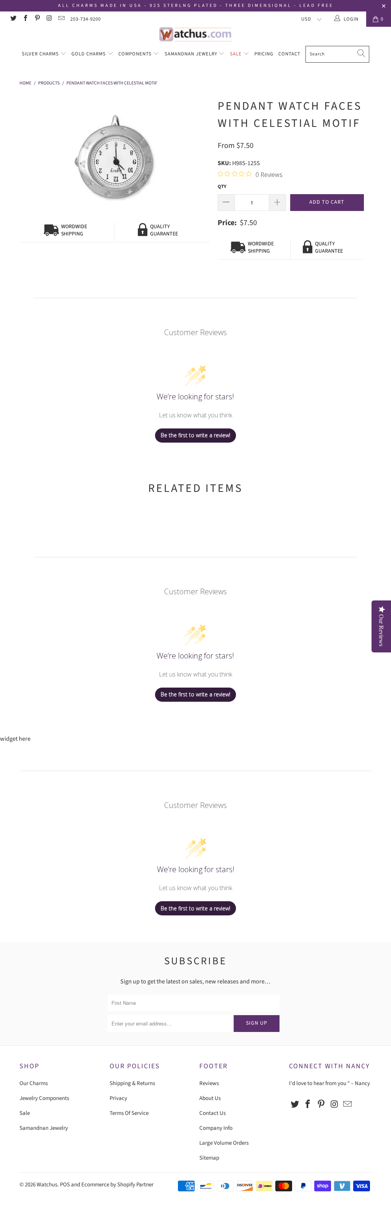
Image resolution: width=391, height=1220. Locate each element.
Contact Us (212, 1113)
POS (65, 1185)
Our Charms (33, 1083)
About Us (210, 1098)
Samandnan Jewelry (192, 53)
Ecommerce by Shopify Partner (117, 1185)
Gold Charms (89, 53)
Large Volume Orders (224, 1143)
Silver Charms (41, 53)
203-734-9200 (85, 19)
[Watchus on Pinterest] (37, 19)
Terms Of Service (129, 1113)
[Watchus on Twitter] (13, 19)
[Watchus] (195, 34)
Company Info (216, 1128)
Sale (236, 53)
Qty (222, 186)
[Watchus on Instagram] (48, 19)
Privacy (118, 1098)
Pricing (263, 53)
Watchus (47, 1185)
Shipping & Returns (132, 1083)
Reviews (209, 1083)
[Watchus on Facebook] (24, 19)
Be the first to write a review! (195, 435)
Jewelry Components (44, 1098)
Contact (289, 53)
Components (135, 53)
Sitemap (209, 1158)
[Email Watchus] (61, 19)
